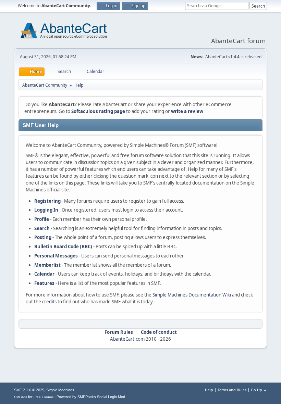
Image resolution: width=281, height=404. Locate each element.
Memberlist (47, 265)
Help (209, 389)
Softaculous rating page (98, 111)
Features (44, 283)
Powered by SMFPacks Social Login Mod (91, 397)
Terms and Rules (232, 389)
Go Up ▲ (259, 389)
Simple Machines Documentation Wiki (191, 295)
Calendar (44, 274)
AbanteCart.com (127, 339)
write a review (187, 111)
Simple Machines (60, 390)
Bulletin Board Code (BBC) (63, 246)
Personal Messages (56, 256)
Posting (42, 237)
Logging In (46, 210)
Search (42, 228)
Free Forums (43, 397)
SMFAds (20, 397)
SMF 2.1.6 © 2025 (29, 390)
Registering (47, 201)
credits (49, 302)
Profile (41, 219)
